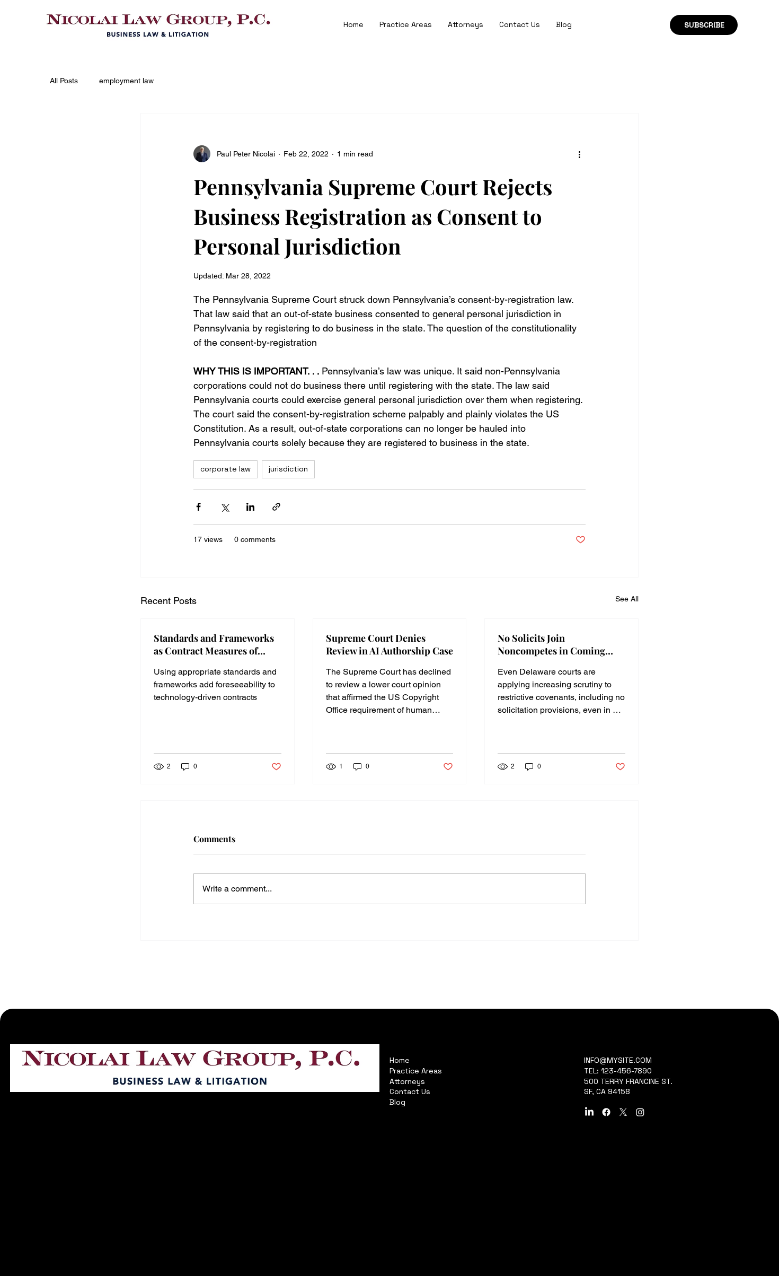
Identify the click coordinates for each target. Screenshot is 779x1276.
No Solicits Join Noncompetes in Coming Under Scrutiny (551, 644)
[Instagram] (640, 1112)
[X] (623, 1112)
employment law (126, 80)
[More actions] (579, 153)
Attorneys (407, 1081)
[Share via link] (276, 507)
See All (627, 599)
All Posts (64, 80)
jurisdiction (288, 469)
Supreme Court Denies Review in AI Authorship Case (389, 644)
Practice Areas (416, 1071)
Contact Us (410, 1091)
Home (400, 1060)
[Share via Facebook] (198, 507)
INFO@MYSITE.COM (618, 1060)
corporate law (225, 469)
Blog (397, 1102)
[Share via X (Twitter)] (224, 507)
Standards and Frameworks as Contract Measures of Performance (214, 644)
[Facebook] (606, 1112)
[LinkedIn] (589, 1112)
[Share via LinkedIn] (250, 507)
